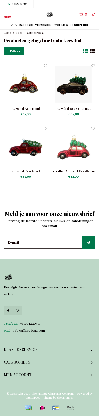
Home (7, 32)
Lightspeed (33, 397)
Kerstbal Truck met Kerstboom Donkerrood (25, 171)
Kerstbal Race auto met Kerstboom (73, 109)
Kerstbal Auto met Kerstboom (73, 171)
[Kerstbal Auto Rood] (25, 84)
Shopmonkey (65, 397)
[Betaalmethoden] (28, 408)
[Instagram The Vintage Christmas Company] (17, 310)
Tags (19, 32)
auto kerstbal (35, 32)
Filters (15, 51)
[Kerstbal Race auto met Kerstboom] (73, 84)
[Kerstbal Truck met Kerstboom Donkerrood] (25, 147)
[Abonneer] (88, 242)
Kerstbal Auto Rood (26, 109)
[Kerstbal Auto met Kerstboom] (73, 147)
